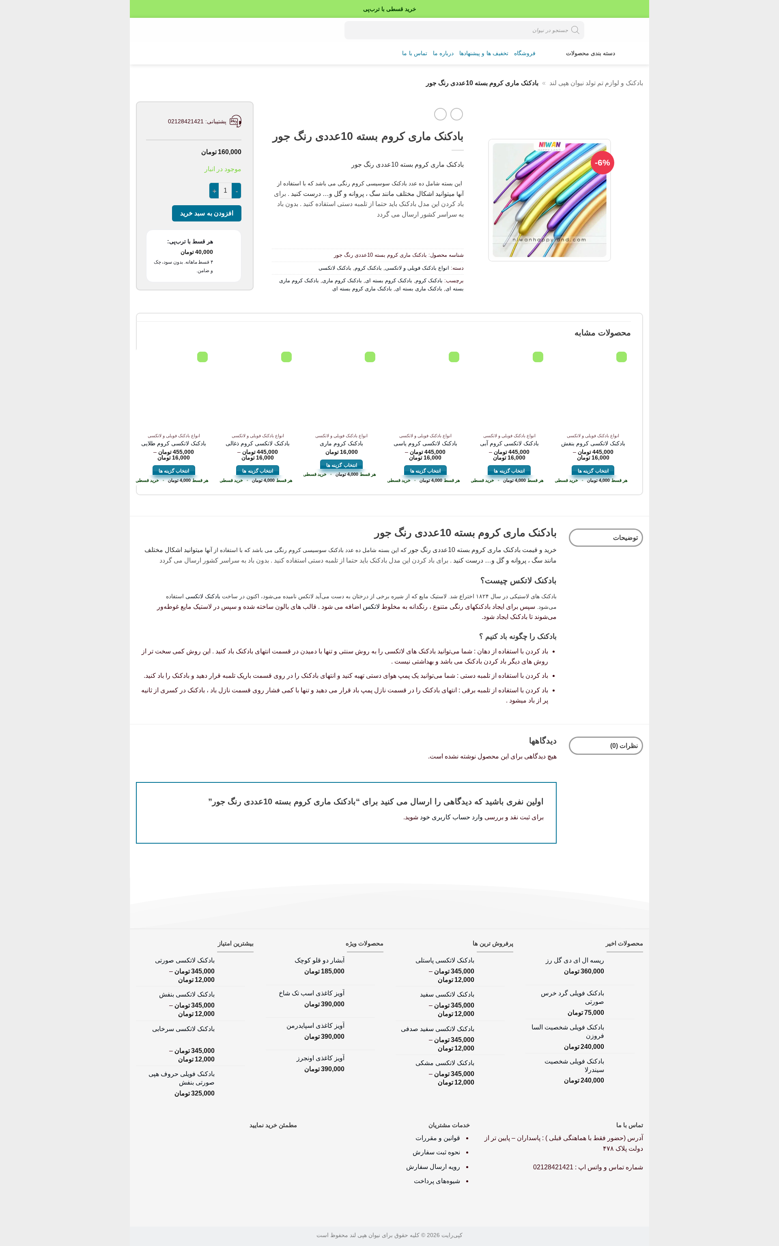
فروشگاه (525, 53)
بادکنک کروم (368, 268)
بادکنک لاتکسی (334, 268)
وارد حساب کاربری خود (451, 817)
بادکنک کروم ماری (342, 280)
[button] (169, 30)
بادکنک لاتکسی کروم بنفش (593, 443)
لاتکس (371, 606)
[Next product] (456, 114)
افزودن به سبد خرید (206, 213)
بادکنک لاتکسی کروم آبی (509, 443)
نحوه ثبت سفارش (436, 1152)
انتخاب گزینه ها (593, 470)
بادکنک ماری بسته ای (418, 289)
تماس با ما (414, 53)
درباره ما (443, 53)
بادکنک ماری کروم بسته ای (362, 289)
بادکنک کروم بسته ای (388, 280)
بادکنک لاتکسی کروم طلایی (173, 443)
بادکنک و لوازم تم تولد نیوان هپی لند (596, 82)
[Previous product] (440, 114)
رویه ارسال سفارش (433, 1166)
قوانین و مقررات (438, 1137)
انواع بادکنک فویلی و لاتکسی (417, 268)
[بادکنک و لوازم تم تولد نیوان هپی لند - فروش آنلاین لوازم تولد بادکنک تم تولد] (614, 30)
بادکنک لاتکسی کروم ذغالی (258, 443)
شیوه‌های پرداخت (437, 1180)
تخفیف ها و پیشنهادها (483, 53)
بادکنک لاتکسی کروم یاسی (425, 443)
